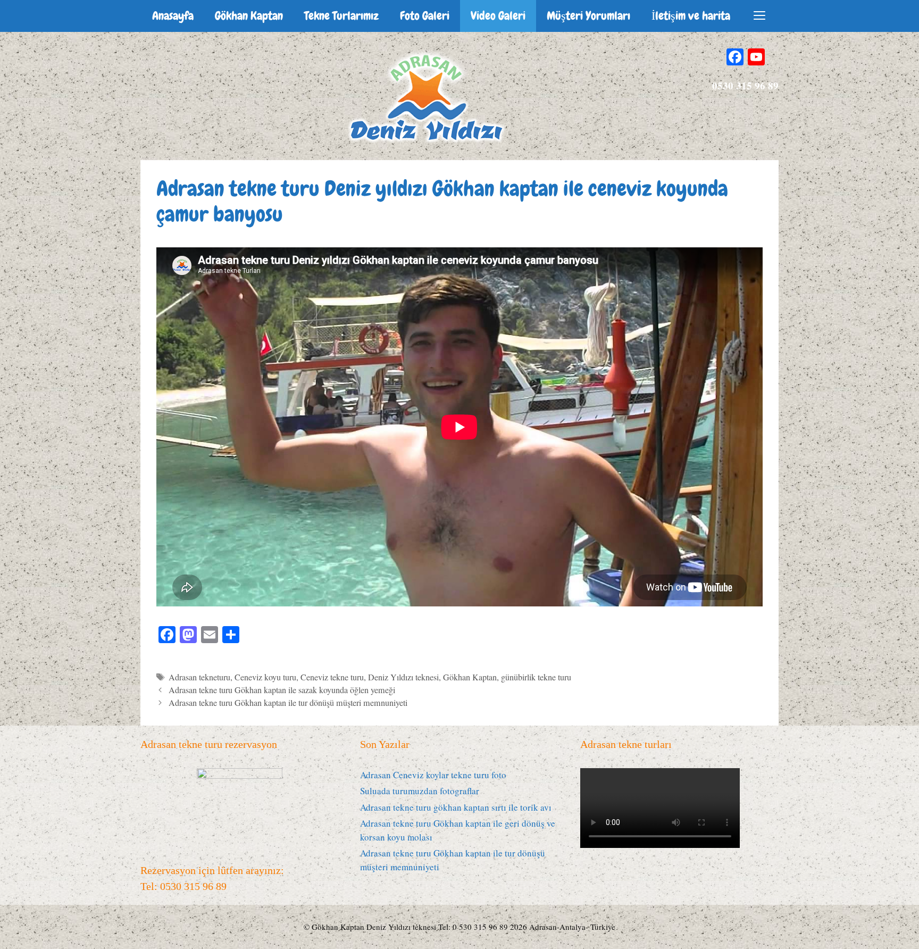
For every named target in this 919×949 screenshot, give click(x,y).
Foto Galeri (424, 15)
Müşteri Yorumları (588, 15)
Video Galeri (498, 15)
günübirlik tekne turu (536, 677)
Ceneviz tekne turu (332, 677)
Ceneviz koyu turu (265, 677)
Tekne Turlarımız (341, 15)
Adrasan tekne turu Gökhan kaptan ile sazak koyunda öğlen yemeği (282, 690)
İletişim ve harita (690, 15)
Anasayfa (173, 15)
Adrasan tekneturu (199, 677)
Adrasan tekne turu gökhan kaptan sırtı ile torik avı (456, 807)
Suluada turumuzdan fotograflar (419, 791)
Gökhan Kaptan (249, 15)
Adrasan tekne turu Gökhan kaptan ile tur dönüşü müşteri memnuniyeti (288, 703)
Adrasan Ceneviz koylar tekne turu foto (433, 775)
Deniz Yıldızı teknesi (403, 677)
